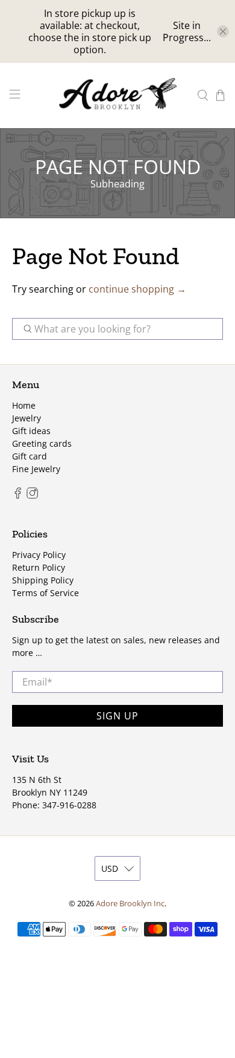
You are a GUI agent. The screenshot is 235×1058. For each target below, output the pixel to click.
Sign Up (117, 715)
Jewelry (26, 418)
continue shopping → (137, 289)
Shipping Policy (43, 580)
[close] (223, 31)
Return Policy (38, 567)
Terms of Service (45, 593)
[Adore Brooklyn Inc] (118, 95)
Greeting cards (42, 443)
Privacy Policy (39, 554)
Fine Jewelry (36, 469)
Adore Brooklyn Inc (130, 903)
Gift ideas (31, 431)
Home (24, 405)
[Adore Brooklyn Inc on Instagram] (32, 495)
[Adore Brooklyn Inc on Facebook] (18, 495)
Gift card (29, 456)
